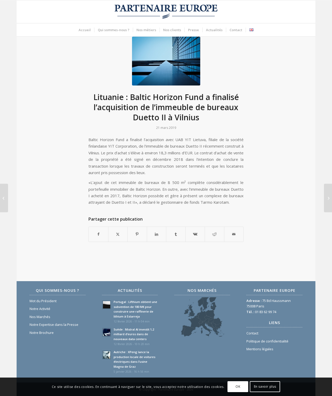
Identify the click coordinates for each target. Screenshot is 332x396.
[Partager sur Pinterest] (137, 234)
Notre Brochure (42, 332)
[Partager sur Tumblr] (175, 234)
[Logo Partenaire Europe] (166, 11)
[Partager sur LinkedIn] (156, 234)
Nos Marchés (40, 316)
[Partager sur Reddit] (214, 234)
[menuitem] (84, 29)
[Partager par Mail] (234, 234)
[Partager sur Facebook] (98, 234)
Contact (252, 333)
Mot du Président (43, 301)
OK (238, 387)
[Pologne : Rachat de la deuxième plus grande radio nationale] (328, 198)
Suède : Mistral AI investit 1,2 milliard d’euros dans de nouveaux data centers (134, 334)
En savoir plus (265, 387)
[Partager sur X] (118, 234)
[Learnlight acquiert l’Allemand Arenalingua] (4, 198)
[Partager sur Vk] (195, 234)
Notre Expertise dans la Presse (54, 324)
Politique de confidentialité (267, 341)
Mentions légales (259, 349)
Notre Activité (40, 308)
